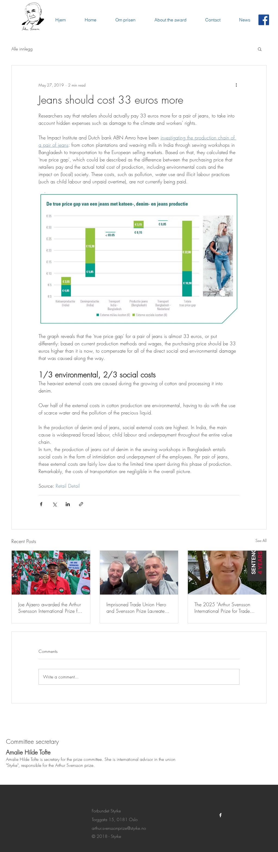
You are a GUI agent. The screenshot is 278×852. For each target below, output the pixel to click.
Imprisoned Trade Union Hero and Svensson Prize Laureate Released (136, 607)
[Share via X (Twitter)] (54, 504)
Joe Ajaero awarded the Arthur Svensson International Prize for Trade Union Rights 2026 (49, 607)
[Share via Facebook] (41, 504)
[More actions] (236, 85)
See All (261, 540)
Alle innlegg (22, 49)
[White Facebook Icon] (220, 815)
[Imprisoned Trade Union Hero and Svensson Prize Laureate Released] (139, 573)
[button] (259, 49)
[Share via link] (81, 504)
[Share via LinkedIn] (67, 504)
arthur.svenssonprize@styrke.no (119, 828)
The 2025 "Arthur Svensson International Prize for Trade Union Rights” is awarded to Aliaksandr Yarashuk (222, 607)
